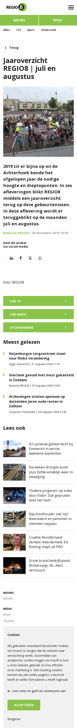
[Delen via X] (30, 258)
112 (18, 30)
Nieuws (19, 20)
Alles (6, 30)
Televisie (8, 621)
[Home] (19, 7)
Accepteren (24, 705)
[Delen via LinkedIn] (11, 258)
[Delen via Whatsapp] (40, 258)
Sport (31, 30)
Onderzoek (48, 30)
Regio (57, 20)
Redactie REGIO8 (15, 233)
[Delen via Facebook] (20, 258)
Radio (7, 615)
